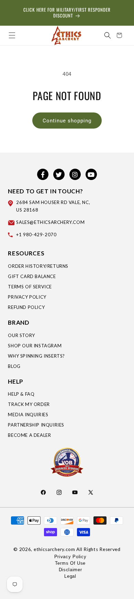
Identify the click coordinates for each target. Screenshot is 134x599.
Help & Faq (21, 394)
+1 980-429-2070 (36, 234)
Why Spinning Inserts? (36, 356)
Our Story (21, 335)
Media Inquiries (28, 414)
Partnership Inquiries (36, 425)
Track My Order (28, 404)
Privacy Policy (27, 297)
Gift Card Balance (32, 276)
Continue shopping (67, 121)
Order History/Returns (38, 266)
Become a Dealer (29, 435)
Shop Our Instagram (35, 345)
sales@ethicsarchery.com (50, 222)
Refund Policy (26, 307)
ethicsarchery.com (54, 549)
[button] (12, 35)
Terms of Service (30, 286)
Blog (14, 366)
